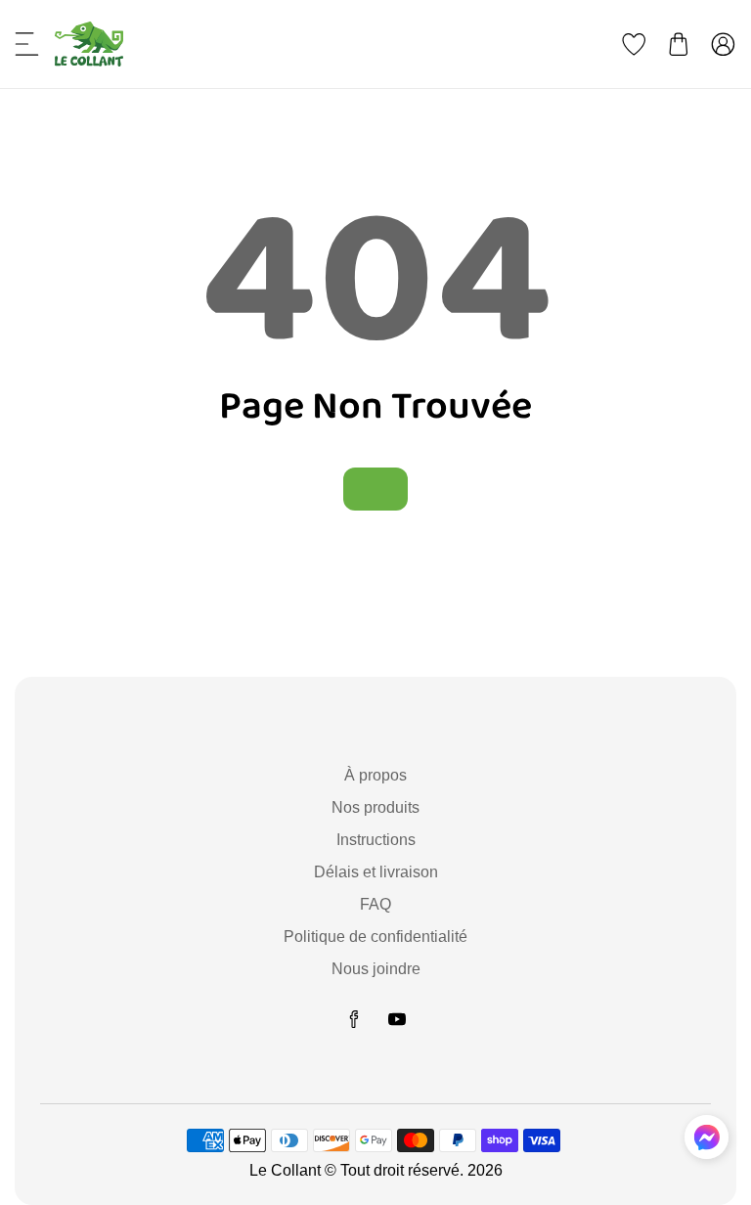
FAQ (375, 904)
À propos (375, 775)
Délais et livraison (376, 872)
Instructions (376, 839)
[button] (27, 44)
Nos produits (375, 807)
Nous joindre (375, 968)
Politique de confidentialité (375, 936)
